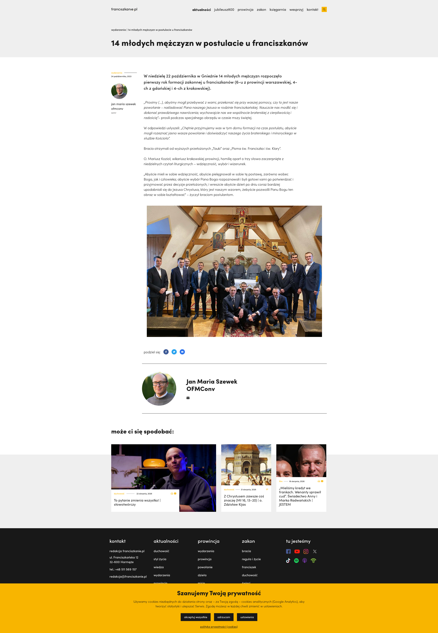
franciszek (249, 567)
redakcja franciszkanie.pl (127, 551)
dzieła (202, 575)
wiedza (159, 567)
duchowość (119, 493)
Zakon (261, 9)
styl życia (160, 559)
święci (246, 583)
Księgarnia (278, 9)
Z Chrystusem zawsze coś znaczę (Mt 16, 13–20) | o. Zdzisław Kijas (244, 500)
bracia (246, 551)
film (281, 481)
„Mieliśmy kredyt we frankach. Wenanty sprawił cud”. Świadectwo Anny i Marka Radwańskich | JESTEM (300, 496)
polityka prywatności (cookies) (219, 626)
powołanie (205, 567)
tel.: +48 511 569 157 (123, 569)
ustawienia (247, 617)
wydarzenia (119, 29)
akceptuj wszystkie (195, 617)
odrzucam (223, 617)
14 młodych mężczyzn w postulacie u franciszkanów (160, 29)
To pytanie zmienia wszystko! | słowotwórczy (137, 502)
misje (201, 583)
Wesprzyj (296, 9)
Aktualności (201, 9)
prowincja (160, 583)
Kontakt (312, 9)
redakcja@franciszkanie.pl (128, 576)
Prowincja (245, 9)
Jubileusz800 (224, 9)
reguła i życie (251, 559)
